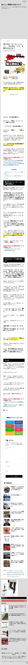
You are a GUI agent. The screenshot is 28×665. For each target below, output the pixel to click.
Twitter (10, 422)
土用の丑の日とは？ (10, 250)
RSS (10, 433)
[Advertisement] (14, 24)
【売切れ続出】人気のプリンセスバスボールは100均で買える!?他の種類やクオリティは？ (17, 640)
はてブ (18, 425)
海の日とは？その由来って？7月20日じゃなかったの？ (17, 505)
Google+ (10, 425)
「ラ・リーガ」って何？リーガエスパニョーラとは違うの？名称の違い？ (17, 632)
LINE (10, 429)
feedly (19, 433)
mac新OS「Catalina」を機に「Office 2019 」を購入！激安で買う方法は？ (17, 623)
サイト (7, 471)
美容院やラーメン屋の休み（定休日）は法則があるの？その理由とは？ (17, 488)
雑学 (7, 410)
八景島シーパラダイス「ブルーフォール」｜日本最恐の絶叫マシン (17, 554)
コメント (8, 447)
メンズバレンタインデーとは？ (13, 249)
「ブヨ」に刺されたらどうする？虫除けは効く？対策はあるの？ (17, 529)
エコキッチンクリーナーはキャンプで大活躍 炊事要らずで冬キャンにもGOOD (17, 607)
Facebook (19, 422)
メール (8, 466)
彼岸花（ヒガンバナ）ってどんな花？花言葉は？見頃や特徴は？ (17, 546)
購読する (5, 597)
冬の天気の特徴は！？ (16, 495)
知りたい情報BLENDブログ (11, 4)
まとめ (6, 177)
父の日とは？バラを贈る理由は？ (13, 176)
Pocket (18, 429)
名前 (7, 461)
